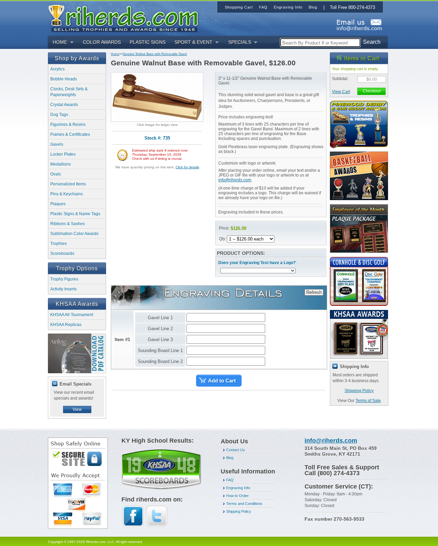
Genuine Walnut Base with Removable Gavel (155, 54)
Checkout (372, 91)
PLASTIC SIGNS (148, 42)
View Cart (341, 91)
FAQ (230, 480)
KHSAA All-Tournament (71, 314)
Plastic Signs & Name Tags (75, 213)
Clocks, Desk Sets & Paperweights (69, 92)
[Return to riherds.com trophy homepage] (125, 17)
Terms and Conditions (244, 504)
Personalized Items (68, 184)
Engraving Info (238, 488)
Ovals (55, 174)
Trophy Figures (64, 279)
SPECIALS (239, 42)
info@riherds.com (234, 180)
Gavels (56, 144)
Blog (229, 458)
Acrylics (57, 69)
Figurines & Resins (68, 124)
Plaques (58, 204)
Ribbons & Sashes (67, 223)
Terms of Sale (368, 400)
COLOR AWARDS (102, 42)
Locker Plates (63, 154)
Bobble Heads (63, 79)
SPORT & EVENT (193, 42)
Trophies (58, 243)
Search (372, 42)
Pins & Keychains (66, 194)
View (77, 409)
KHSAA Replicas (65, 324)
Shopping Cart (239, 7)
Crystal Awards (64, 104)
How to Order (237, 496)
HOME (60, 42)
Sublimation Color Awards (74, 233)
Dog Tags (59, 114)
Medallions (60, 164)
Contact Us (235, 450)
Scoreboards (62, 253)
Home (115, 54)
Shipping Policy (359, 390)
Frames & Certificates (70, 134)
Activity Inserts (63, 289)
